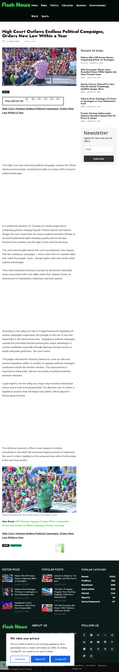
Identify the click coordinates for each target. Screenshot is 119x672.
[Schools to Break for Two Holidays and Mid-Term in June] (47, 578)
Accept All (60, 659)
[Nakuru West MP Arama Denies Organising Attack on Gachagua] (7, 578)
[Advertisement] (39, 140)
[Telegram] (46, 101)
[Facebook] (34, 101)
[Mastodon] (84, 656)
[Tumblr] (91, 649)
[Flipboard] (91, 635)
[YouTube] (59, 101)
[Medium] (98, 642)
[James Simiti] (4, 41)
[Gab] (98, 635)
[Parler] (105, 642)
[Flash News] (16, 5)
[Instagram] (52, 101)
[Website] (105, 649)
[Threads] (91, 656)
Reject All (40, 659)
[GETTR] (105, 635)
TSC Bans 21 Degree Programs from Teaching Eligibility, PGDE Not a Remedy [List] (64, 593)
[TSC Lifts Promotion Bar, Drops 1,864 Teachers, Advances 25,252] (47, 608)
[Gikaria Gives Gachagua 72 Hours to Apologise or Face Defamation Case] (7, 591)
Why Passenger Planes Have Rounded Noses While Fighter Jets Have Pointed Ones (99, 72)
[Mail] (91, 642)
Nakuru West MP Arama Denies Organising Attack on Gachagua (97, 58)
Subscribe (98, 158)
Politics (6, 92)
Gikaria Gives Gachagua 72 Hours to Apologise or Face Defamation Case (99, 101)
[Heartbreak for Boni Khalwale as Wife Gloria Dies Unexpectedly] (7, 605)
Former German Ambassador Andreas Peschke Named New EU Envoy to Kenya (98, 116)
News (83, 77)
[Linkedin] (84, 642)
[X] (40, 101)
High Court (16, 545)
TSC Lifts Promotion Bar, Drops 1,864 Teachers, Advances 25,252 (64, 608)
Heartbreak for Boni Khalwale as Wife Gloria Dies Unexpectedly (25, 605)
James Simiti (14, 41)
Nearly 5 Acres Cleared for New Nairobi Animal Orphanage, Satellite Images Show (97, 86)
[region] (40, 649)
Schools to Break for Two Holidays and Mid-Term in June (65, 578)
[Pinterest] (112, 642)
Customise (20, 659)
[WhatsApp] (28, 101)
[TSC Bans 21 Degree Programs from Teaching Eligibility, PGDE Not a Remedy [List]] (47, 591)
